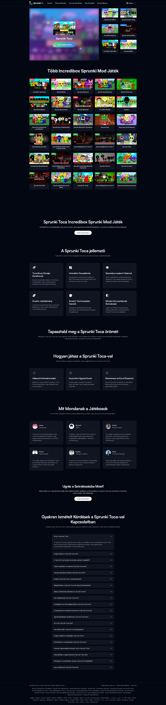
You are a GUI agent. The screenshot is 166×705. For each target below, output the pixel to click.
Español (49, 698)
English (32, 698)
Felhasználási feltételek (122, 685)
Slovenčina (112, 700)
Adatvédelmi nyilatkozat (108, 685)
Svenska (72, 700)
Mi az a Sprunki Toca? (61, 536)
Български (125, 700)
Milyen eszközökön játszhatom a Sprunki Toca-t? (70, 591)
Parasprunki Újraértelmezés (91, 694)
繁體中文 (60, 698)
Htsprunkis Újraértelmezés (75, 694)
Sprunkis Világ (71, 690)
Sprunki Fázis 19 (129, 690)
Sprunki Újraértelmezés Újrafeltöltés (42, 688)
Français (43, 698)
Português (76, 698)
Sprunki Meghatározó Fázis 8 (95, 692)
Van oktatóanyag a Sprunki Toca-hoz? (66, 598)
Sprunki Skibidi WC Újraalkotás (78, 688)
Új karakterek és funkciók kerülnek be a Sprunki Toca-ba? (73, 610)
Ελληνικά (97, 700)
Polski (129, 698)
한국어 (70, 698)
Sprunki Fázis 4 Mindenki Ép (61, 688)
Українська (42, 700)
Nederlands (50, 700)
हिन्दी (125, 698)
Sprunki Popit (91, 688)
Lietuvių (87, 702)
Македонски (94, 702)
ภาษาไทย (113, 698)
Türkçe (134, 698)
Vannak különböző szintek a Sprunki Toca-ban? (69, 573)
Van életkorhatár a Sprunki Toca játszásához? (69, 629)
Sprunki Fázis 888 (50, 692)
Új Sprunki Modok (60, 3)
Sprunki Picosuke (39, 692)
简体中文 (54, 698)
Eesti (77, 702)
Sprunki (49, 3)
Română (61, 700)
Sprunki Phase (127, 692)
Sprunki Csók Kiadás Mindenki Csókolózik (112, 690)
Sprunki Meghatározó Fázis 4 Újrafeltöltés (87, 690)
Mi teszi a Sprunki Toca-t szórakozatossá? (67, 579)
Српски (119, 700)
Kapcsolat (134, 685)
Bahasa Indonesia (95, 698)
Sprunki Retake (89, 3)
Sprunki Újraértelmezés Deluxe (113, 692)
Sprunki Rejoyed (102, 3)
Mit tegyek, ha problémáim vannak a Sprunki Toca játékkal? (73, 661)
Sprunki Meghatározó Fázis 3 (58, 690)
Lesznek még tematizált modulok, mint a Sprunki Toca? (72, 648)
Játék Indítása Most (64, 45)
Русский (87, 698)
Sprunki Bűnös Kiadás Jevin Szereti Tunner (122, 688)
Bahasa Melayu (105, 698)
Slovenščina (71, 702)
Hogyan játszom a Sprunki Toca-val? (66, 554)
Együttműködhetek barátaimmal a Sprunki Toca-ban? (71, 617)
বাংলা (122, 698)
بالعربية (118, 698)
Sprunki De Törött (81, 692)
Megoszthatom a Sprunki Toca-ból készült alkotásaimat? (72, 585)
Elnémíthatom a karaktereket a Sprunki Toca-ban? (70, 642)
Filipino (56, 700)
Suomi (86, 700)
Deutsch (37, 698)
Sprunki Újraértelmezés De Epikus (66, 692)
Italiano (82, 698)
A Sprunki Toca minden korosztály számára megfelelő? (72, 560)
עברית (102, 700)
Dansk (82, 700)
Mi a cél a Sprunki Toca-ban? (63, 623)
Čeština (91, 700)
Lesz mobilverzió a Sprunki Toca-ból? (66, 667)
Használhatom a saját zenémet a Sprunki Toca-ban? (71, 655)
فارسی (106, 700)
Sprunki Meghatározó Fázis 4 (40, 690)
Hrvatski (131, 700)
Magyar (67, 700)
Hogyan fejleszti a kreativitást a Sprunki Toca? (69, 636)
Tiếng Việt (35, 700)
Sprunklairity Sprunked (102, 688)
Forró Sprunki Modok (75, 3)
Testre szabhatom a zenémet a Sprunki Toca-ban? (70, 566)
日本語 (65, 698)
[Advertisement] (83, 202)
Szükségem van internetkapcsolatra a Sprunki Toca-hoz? (72, 604)
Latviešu (82, 702)
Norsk (77, 700)
